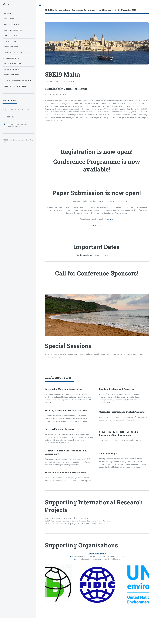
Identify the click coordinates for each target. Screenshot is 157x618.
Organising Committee (12, 30)
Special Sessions (10, 19)
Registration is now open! (97, 151)
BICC (72, 556)
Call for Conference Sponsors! (96, 273)
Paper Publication (11, 58)
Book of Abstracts (11, 69)
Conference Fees (10, 47)
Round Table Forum (11, 24)
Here (60, 357)
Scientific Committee (12, 36)
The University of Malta (97, 553)
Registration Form (11, 75)
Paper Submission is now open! (97, 193)
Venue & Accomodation (12, 52)
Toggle (40, 5)
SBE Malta (127, 106)
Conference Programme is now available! (96, 165)
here (111, 219)
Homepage (7, 13)
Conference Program (12, 63)
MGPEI (76, 559)
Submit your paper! (96, 225)
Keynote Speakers (11, 41)
